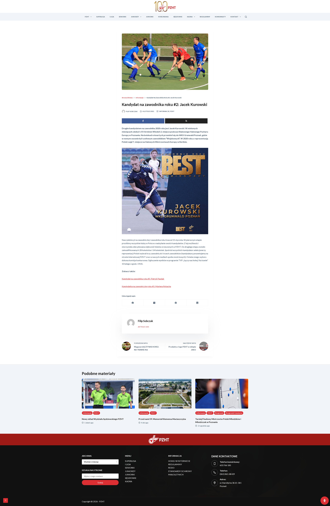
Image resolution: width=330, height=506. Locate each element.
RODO (171, 467)
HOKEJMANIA (163, 17)
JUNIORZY (135, 17)
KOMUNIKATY (220, 17)
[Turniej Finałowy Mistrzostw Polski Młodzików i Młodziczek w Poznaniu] (221, 394)
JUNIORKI (149, 17)
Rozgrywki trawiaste (234, 413)
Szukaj (100, 482)
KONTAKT (234, 17)
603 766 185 (225, 465)
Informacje (164, 111)
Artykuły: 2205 (143, 327)
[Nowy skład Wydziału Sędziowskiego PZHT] (108, 394)
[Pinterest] (176, 303)
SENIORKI (122, 17)
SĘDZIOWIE (177, 17)
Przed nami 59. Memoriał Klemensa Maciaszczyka (162, 419)
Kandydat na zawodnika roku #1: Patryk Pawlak (143, 278)
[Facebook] (132, 303)
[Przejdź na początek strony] (5, 500)
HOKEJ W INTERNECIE (179, 461)
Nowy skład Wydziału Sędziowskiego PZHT (103, 419)
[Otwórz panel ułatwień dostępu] (324, 500)
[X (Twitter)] (154, 303)
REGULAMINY (205, 17)
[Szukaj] (246, 17)
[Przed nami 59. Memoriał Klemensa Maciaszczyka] (165, 394)
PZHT (87, 17)
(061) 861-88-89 (227, 474)
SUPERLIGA (100, 17)
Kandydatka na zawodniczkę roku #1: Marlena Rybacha (146, 286)
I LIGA (112, 17)
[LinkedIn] (197, 303)
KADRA (190, 17)
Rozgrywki (219, 413)
